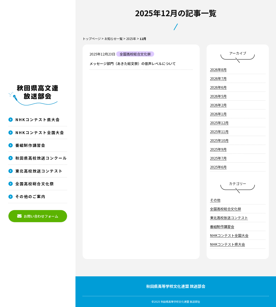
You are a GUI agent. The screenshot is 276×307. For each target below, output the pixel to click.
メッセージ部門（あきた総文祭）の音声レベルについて (132, 63)
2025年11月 (219, 131)
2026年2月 (218, 105)
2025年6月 (218, 166)
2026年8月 (218, 69)
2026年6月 (218, 87)
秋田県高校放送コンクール (41, 158)
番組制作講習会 (30, 145)
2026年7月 (218, 78)
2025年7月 (218, 158)
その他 (215, 200)
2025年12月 (219, 122)
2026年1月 (218, 113)
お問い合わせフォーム (41, 216)
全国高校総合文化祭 (34, 183)
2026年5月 (218, 96)
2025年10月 (219, 140)
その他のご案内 (30, 196)
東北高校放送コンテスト (39, 171)
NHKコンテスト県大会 (37, 119)
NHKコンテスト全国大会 (39, 132)
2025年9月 (218, 149)
